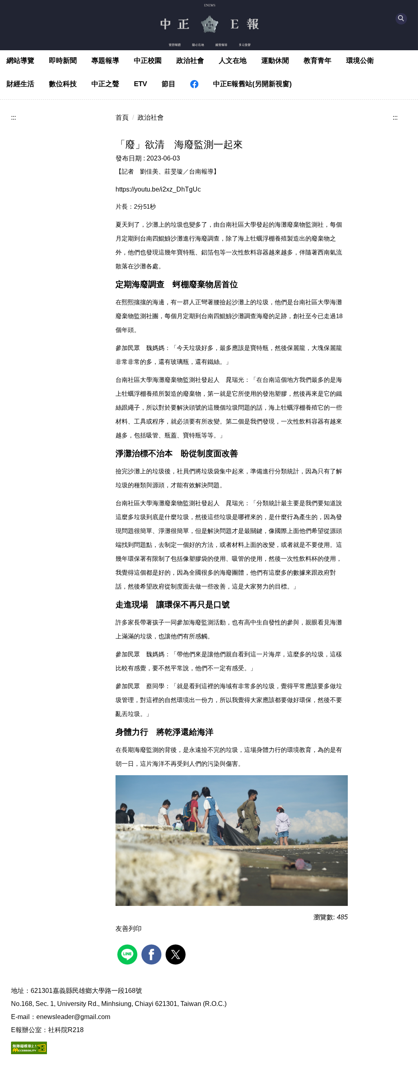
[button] (401, 19)
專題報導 (105, 61)
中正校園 (148, 61)
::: (13, 117)
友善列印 (129, 928)
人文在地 (233, 61)
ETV (140, 84)
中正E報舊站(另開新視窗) (252, 84)
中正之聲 (105, 84)
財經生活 (20, 84)
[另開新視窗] (194, 84)
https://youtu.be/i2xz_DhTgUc (158, 189)
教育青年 (317, 61)
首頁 (122, 117)
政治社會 (190, 61)
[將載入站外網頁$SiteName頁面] (128, 953)
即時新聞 (63, 61)
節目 (169, 84)
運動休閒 (275, 61)
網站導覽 (20, 61)
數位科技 (63, 84)
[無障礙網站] (29, 1047)
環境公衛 (360, 61)
